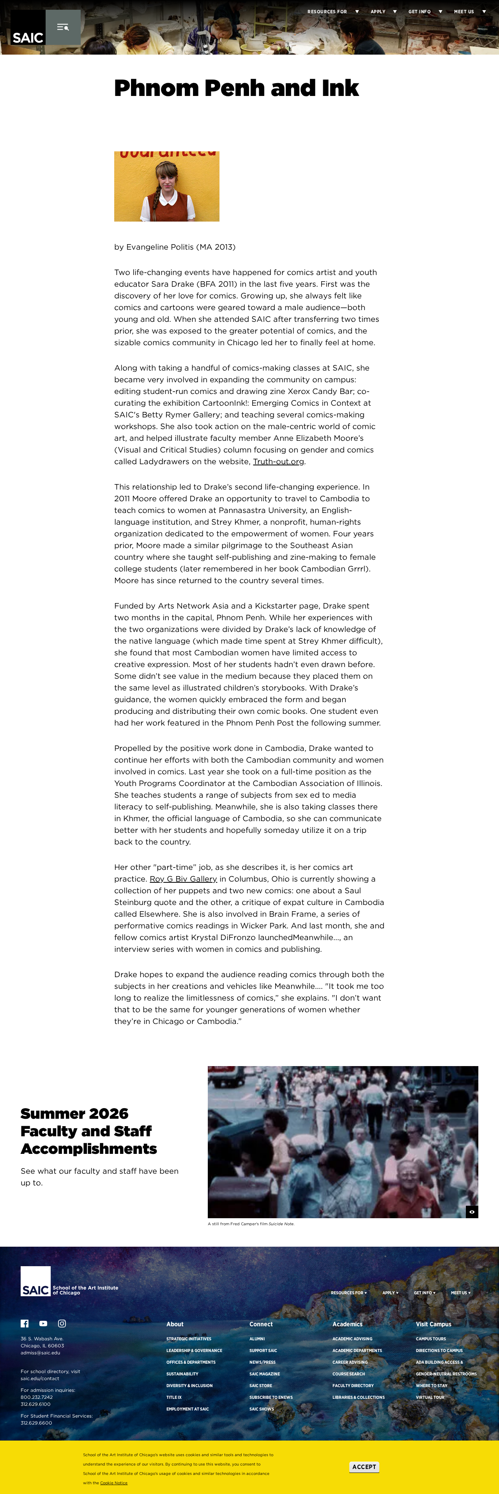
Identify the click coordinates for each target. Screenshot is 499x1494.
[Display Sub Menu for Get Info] (436, 11)
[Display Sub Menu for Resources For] (365, 1292)
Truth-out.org (278, 461)
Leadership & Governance (194, 1350)
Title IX (174, 1397)
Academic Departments (357, 1350)
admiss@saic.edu (40, 1353)
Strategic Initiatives (188, 1338)
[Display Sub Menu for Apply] (391, 11)
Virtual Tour (430, 1397)
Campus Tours (431, 1338)
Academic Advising (352, 1338)
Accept (364, 1467)
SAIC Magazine (265, 1374)
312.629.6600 (36, 1423)
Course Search (349, 1374)
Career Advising (350, 1362)
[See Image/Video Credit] (472, 1212)
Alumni (257, 1338)
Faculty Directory (353, 1385)
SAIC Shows (262, 1409)
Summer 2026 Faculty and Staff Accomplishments (89, 1131)
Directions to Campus (439, 1350)
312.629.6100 (36, 1404)
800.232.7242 (37, 1397)
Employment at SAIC (187, 1409)
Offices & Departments (191, 1362)
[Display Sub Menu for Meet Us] (480, 11)
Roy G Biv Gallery (183, 879)
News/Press (263, 1362)
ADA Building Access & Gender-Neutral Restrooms (446, 1368)
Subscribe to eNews (271, 1397)
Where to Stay (432, 1385)
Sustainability (182, 1374)
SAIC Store (261, 1385)
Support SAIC (263, 1350)
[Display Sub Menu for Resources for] (353, 11)
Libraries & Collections (359, 1397)
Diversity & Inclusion (189, 1385)
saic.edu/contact (40, 1378)
